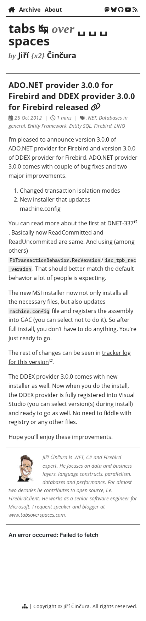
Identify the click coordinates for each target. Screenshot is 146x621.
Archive (29, 9)
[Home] (12, 9)
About (53, 9)
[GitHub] (121, 9)
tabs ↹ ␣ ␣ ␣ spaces (58, 34)
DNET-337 (120, 223)
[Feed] (135, 9)
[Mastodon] (107, 9)
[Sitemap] (25, 606)
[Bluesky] (114, 9)
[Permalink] (96, 106)
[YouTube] (128, 9)
